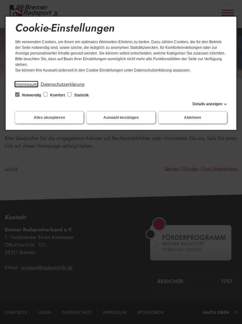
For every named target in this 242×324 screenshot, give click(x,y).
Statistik (81, 95)
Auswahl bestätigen (121, 117)
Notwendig (31, 95)
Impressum (26, 84)
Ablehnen (192, 117)
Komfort (57, 95)
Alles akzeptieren (49, 117)
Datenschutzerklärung (62, 84)
